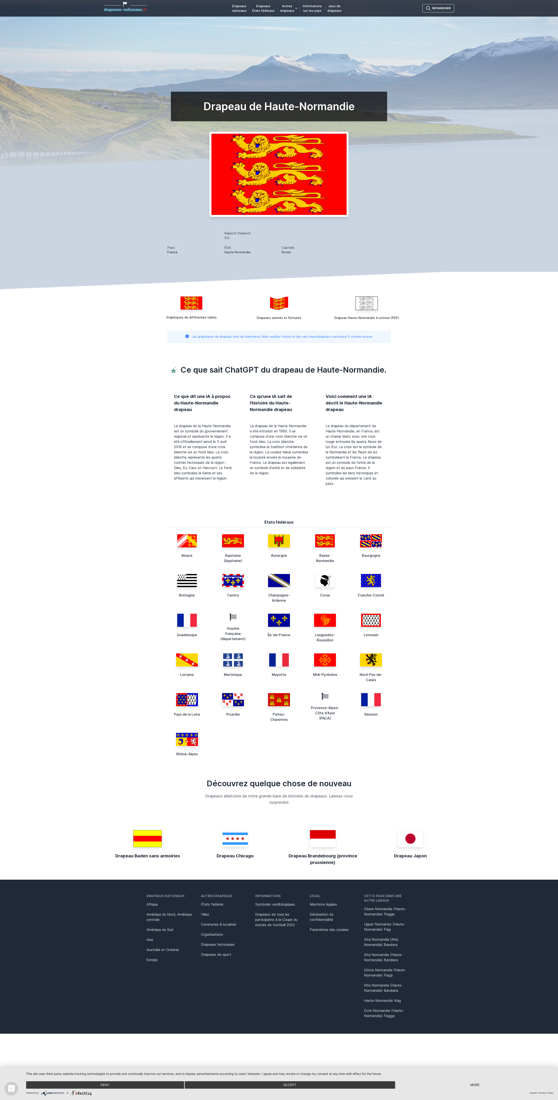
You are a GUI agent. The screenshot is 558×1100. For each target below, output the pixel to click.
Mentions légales (323, 904)
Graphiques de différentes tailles (191, 317)
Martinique (233, 674)
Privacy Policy (546, 1092)
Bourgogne (371, 555)
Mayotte (279, 674)
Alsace (186, 555)
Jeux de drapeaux (334, 8)
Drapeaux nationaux (239, 8)
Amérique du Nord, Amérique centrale (169, 917)
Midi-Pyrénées (325, 674)
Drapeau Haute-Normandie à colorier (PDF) (366, 318)
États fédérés (212, 904)
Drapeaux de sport (216, 954)
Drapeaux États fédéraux (263, 8)
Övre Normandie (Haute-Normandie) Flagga (384, 1013)
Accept (289, 1085)
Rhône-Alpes (187, 754)
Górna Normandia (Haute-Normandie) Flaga (385, 972)
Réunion (371, 714)
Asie (149, 939)
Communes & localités (218, 924)
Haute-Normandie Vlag (382, 1000)
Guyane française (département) (232, 633)
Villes (205, 914)
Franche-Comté (371, 595)
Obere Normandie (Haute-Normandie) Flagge (385, 911)
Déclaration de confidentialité (321, 917)
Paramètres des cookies (329, 929)
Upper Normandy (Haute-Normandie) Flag (384, 927)
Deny (104, 1085)
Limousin (371, 635)
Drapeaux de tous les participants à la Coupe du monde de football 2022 (276, 919)
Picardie (233, 714)
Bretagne (187, 595)
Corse (325, 595)
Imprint (533, 1092)
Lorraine (187, 674)
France (172, 252)
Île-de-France (279, 635)
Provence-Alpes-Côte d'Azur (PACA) (325, 713)
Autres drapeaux (287, 8)
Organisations (212, 934)
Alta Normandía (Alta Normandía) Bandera (381, 942)
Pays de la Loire (187, 714)
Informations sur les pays (312, 8)
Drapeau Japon (410, 855)
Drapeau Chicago (235, 855)
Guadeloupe (187, 635)
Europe (152, 960)
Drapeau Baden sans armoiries (147, 855)
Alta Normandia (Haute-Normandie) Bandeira (383, 988)
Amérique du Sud (159, 929)
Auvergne (279, 555)
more (475, 1085)
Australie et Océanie (162, 950)
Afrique (152, 904)
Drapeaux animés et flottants (279, 318)
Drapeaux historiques (218, 944)
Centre (233, 595)
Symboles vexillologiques (275, 904)
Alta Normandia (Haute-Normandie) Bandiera (383, 957)
